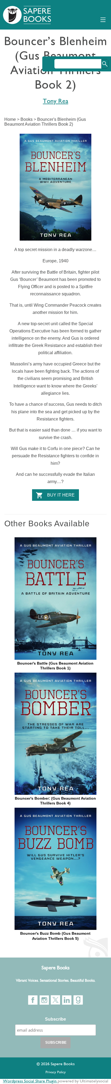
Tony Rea (55, 101)
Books (26, 119)
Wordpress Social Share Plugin (30, 1081)
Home (10, 119)
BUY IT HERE (61, 495)
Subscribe (55, 1019)
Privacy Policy (56, 1072)
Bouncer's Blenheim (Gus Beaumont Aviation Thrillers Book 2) (45, 121)
